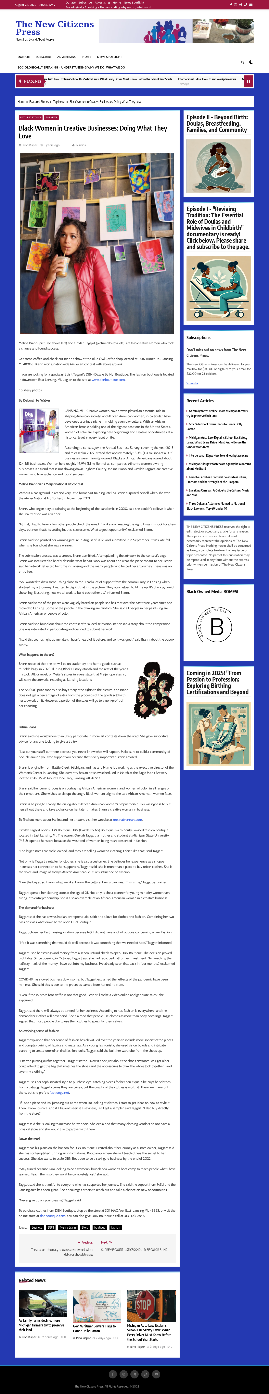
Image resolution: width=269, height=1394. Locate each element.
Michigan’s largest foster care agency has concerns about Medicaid (229, 79)
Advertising (102, 2)
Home (117, 2)
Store (85, 1227)
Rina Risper (30, 145)
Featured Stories (30, 117)
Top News (51, 117)
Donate (71, 2)
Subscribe (85, 2)
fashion (115, 1227)
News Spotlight (134, 2)
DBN (51, 1227)
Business (37, 1227)
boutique (99, 1227)
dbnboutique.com (52, 1216)
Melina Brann (68, 1227)
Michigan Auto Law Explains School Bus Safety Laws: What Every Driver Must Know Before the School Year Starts (149, 1332)
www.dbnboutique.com (108, 380)
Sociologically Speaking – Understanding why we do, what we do (109, 7)
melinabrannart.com (127, 820)
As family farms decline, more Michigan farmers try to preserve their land (41, 1325)
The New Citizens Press (55, 28)
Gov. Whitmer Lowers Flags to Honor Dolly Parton (94, 1328)
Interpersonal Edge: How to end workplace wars (154, 79)
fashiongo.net (59, 1092)
